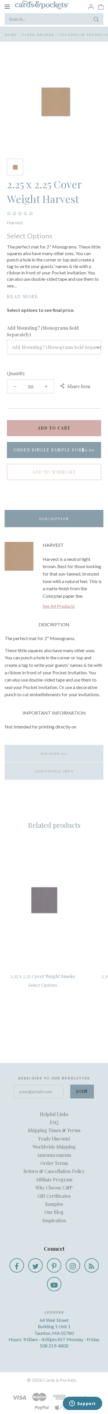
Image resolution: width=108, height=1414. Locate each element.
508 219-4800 (54, 1345)
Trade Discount (54, 1139)
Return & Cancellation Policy (54, 1171)
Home (11, 34)
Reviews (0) (54, 753)
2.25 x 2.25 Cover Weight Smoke (42, 976)
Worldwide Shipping (54, 1147)
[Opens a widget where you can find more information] (82, 1404)
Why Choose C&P (54, 1188)
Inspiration (54, 1220)
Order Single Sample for (54, 450)
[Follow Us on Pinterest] (54, 1265)
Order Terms (54, 1163)
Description (54, 518)
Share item (78, 386)
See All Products (59, 606)
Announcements (54, 1155)
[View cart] (100, 6)
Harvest (15, 222)
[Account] (91, 6)
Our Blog (54, 1212)
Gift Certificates (54, 1196)
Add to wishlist (54, 472)
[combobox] (54, 347)
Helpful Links (54, 1114)
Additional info (54, 771)
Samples (54, 1204)
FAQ (54, 1122)
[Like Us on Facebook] (17, 1265)
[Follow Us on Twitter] (35, 1265)
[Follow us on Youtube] (54, 1284)
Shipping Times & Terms (54, 1130)
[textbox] (54, 347)
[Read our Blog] (91, 1265)
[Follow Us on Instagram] (73, 1265)
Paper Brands (38, 34)
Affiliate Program (54, 1179)
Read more (22, 296)
